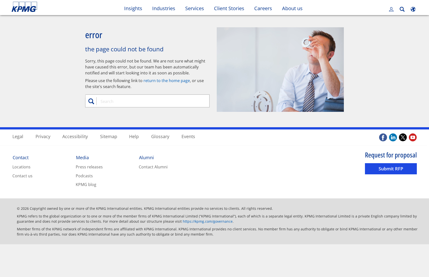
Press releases (89, 167)
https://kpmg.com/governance (208, 221)
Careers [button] (263, 8)
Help (134, 136)
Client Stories (231, 8)
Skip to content (51, 7)
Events (188, 136)
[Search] (402, 9)
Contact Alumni (153, 167)
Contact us (22, 176)
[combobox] (149, 101)
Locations (21, 167)
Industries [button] (163, 8)
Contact (21, 157)
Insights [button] (133, 8)
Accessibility (75, 136)
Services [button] (194, 8)
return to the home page (166, 80)
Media (82, 157)
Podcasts (84, 176)
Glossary (160, 136)
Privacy (43, 136)
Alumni (146, 157)
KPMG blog (86, 184)
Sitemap (108, 136)
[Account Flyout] (391, 9)
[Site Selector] (413, 9)
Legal (17, 136)
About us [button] (292, 8)
